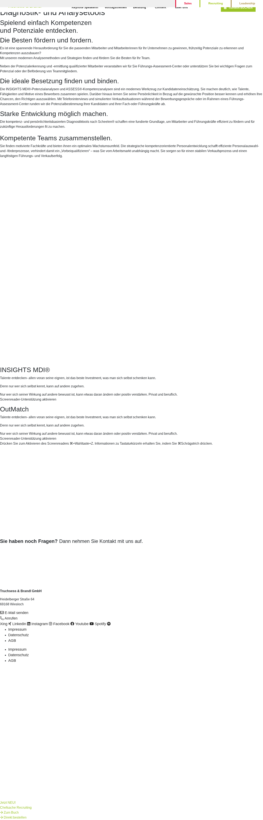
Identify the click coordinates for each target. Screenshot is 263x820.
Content (160, 7)
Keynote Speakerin (85, 7)
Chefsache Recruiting (16, 807)
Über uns (181, 7)
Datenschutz (18, 635)
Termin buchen (240, 7)
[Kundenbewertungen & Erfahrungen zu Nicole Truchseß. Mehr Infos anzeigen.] (10, 556)
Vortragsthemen (116, 7)
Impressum (17, 629)
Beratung (139, 7)
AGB (12, 640)
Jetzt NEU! (8, 802)
